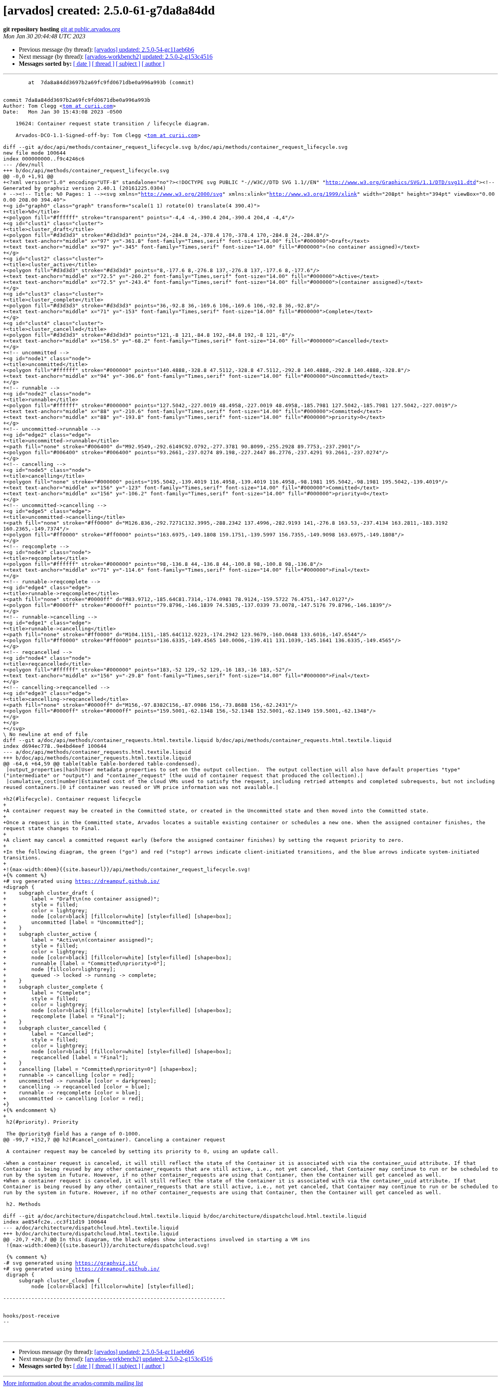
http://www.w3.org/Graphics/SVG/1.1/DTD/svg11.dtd (401, 182)
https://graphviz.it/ (106, 1263)
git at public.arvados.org (90, 29)
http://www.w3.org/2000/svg (181, 194)
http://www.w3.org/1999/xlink (313, 194)
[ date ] (81, 63)
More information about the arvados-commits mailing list (73, 1383)
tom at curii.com (88, 106)
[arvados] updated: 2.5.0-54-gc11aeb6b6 (144, 49)
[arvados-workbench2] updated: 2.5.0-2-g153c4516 (149, 56)
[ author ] (153, 63)
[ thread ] (103, 63)
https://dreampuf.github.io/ (117, 881)
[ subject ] (128, 63)
